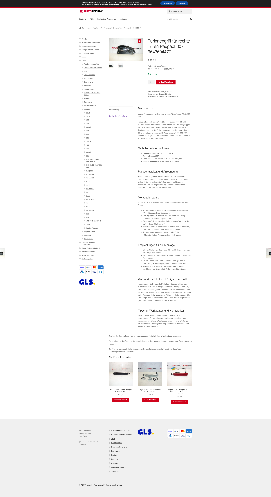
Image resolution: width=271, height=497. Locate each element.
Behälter (85, 39)
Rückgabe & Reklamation (106, 19)
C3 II (88, 181)
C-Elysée (89, 171)
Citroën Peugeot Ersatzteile (121, 430)
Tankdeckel (88, 102)
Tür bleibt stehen (90, 105)
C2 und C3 (90, 178)
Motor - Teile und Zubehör (91, 248)
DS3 (87, 214)
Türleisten (87, 235)
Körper (88, 28)
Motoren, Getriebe (88, 252)
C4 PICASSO (90, 199)
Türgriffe (95, 28)
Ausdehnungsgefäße (91, 64)
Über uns (114, 463)
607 (87, 156)
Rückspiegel (88, 78)
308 (87, 138)
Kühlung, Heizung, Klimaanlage (88, 243)
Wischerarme (88, 239)
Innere (84, 57)
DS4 (87, 217)
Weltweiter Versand (118, 467)
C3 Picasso (90, 189)
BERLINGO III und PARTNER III (92, 160)
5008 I (88, 152)
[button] (139, 41)
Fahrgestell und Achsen (90, 50)
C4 (87, 192)
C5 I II (88, 203)
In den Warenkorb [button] (120, 400)
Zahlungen (115, 471)
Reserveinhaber (89, 75)
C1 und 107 (90, 174)
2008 (88, 116)
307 (101, 28)
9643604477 (173, 96)
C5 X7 (88, 206)
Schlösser (87, 85)
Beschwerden (116, 442)
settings (140, 4)
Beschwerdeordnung (119, 447)
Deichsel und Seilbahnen (91, 42)
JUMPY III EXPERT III (93, 221)
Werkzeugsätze (87, 259)
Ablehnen (182, 3)
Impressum (115, 451)
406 (87, 145)
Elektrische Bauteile (89, 46)
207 (87, 123)
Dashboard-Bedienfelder (93, 68)
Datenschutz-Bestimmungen (122, 434)
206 (87, 120)
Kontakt (114, 455)
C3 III (88, 185)
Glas (85, 71)
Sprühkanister (89, 89)
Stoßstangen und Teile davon (92, 94)
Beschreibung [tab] (114, 109)
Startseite (82, 19)
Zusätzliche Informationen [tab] (118, 116)
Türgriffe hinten (89, 231)
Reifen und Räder (88, 255)
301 (87, 130)
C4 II (88, 196)
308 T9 (88, 141)
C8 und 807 (90, 210)
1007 (88, 113)
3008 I (88, 127)
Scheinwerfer (88, 82)
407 (87, 149)
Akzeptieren (168, 3)
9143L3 (166, 96)
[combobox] (179, 11)
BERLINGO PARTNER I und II (94, 166)
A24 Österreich (87, 485)
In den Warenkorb (166, 82)
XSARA (88, 224)
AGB (92, 19)
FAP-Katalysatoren (88, 53)
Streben (87, 98)
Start (83, 28)
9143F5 (160, 96)
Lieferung (123, 19)
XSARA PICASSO (92, 228)
